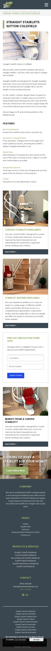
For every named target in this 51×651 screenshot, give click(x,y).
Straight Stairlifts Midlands (24, 11)
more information (20, 639)
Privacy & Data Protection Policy (26, 532)
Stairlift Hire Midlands (25, 566)
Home (5, 11)
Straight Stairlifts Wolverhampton (25, 621)
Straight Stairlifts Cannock (25, 627)
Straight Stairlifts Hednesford (25, 629)
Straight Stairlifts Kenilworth (25, 624)
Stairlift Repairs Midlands (25, 561)
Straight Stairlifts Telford (25, 619)
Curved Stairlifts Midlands (25, 555)
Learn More (10, 252)
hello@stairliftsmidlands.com (25, 586)
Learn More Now (15, 471)
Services (25, 529)
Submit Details (16, 375)
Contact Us (25, 535)
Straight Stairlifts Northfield (26, 614)
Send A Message (25, 589)
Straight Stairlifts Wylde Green (25, 616)
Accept (36, 639)
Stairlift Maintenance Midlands (25, 563)
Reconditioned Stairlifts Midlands (25, 558)
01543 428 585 (25, 583)
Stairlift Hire (25, 526)
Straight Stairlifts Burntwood (25, 632)
